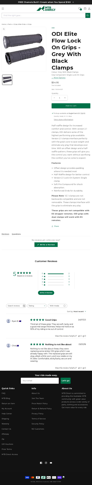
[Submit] (87, 15)
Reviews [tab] (5, 234)
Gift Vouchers (7, 444)
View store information (63, 120)
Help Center (7, 414)
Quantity (55, 93)
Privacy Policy (37, 414)
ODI (53, 28)
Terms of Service (39, 419)
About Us (35, 393)
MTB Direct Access (10, 454)
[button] (2, 8)
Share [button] (56, 226)
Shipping (5, 419)
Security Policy (38, 424)
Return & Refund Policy (42, 409)
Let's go (65, 381)
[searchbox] (14, 306)
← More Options (58, 78)
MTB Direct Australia (42, 481)
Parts (10, 24)
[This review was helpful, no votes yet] (79, 336)
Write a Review (48, 245)
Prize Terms (7, 449)
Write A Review (46, 293)
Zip (3, 439)
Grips (29, 24)
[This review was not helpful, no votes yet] (83, 336)
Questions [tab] (16, 234)
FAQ (3, 393)
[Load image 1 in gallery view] (7, 80)
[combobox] (46, 15)
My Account (7, 409)
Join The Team (38, 398)
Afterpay (5, 434)
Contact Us (6, 429)
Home (4, 24)
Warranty (5, 424)
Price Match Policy (40, 404)
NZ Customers (38, 429)
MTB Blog (6, 398)
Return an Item (8, 404)
